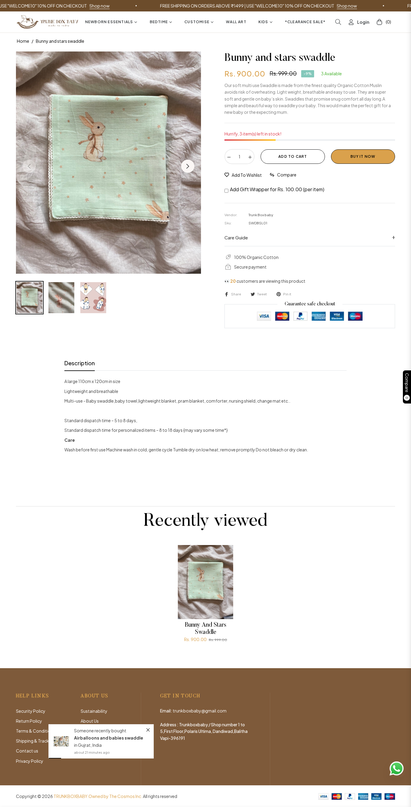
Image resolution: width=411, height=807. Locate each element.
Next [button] (187, 166)
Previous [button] (29, 166)
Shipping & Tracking (35, 740)
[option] (108, 162)
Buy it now (363, 156)
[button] (338, 22)
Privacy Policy (29, 761)
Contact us (27, 750)
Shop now (69, 5)
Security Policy (30, 711)
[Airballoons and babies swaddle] (61, 728)
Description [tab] (79, 363)
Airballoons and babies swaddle (108, 724)
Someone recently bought (100, 717)
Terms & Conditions (35, 731)
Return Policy (29, 721)
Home (23, 41)
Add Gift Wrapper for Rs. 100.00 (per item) (277, 189)
